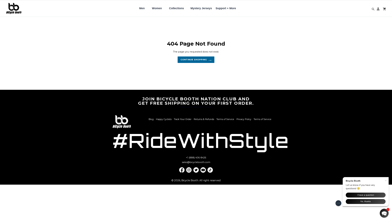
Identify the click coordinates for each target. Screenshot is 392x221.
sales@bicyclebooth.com (196, 162)
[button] (384, 213)
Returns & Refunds (204, 119)
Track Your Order (182, 119)
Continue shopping (194, 59)
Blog (151, 119)
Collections (176, 8)
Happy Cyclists (164, 119)
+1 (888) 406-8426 (196, 157)
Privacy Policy (243, 119)
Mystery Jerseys (201, 8)
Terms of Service (225, 119)
